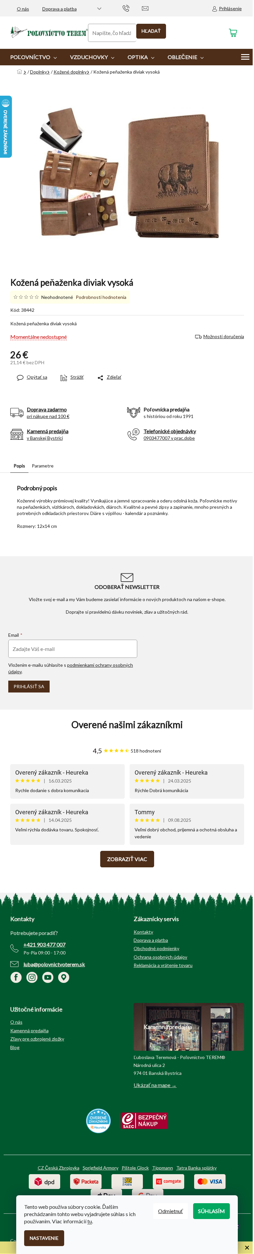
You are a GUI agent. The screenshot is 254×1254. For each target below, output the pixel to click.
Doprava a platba (59, 9)
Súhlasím (211, 1211)
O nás (23, 9)
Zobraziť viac (127, 859)
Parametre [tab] (43, 465)
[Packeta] (85, 1181)
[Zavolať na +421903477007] (132, 8)
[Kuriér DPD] (44, 1181)
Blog (15, 1047)
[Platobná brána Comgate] (168, 1181)
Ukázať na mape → (155, 1085)
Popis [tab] (19, 465)
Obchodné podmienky (156, 948)
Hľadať (151, 31)
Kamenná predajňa (29, 1030)
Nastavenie (44, 1238)
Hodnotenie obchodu (127, 725)
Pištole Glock (135, 1168)
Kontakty (143, 932)
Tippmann (162, 1168)
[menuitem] (34, 57)
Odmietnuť (170, 1211)
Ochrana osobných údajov (160, 957)
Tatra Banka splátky (196, 1168)
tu (89, 1221)
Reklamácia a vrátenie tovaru (163, 965)
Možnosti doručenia (223, 336)
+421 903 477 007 (44, 944)
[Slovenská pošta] (127, 1181)
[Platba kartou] (209, 1181)
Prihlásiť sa (29, 686)
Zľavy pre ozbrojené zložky (37, 1039)
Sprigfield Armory (100, 1168)
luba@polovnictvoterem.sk (54, 964)
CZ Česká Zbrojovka (58, 1168)
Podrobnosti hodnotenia (101, 297)
